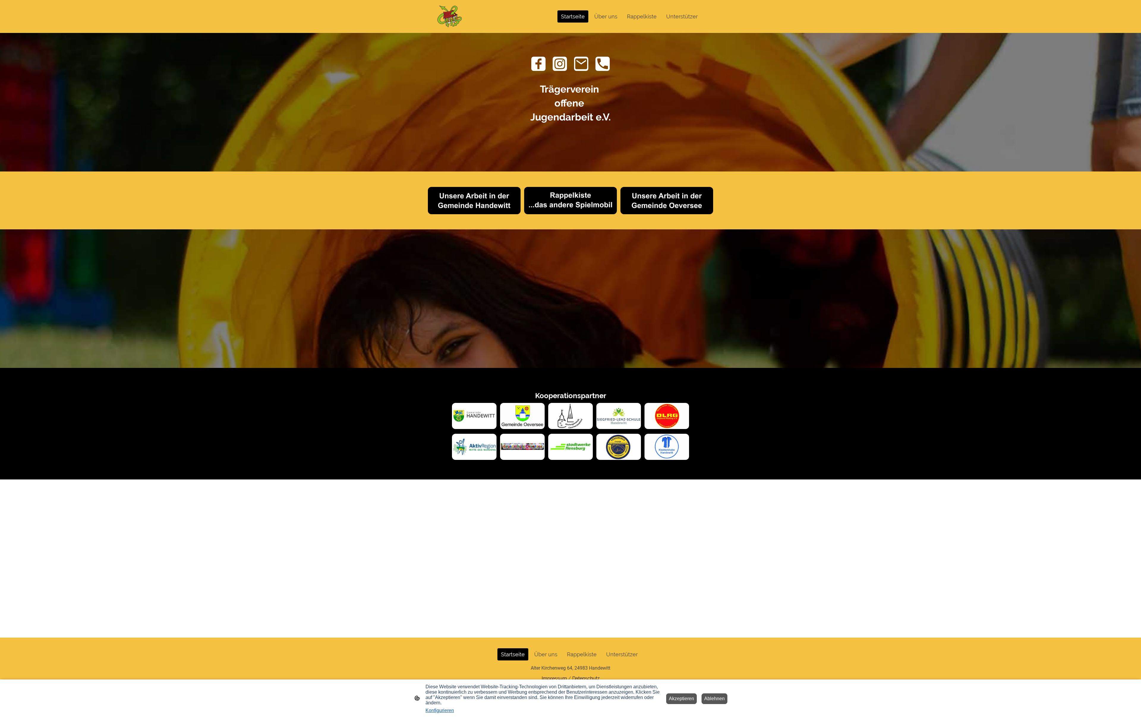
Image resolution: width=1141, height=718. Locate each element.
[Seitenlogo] (449, 16)
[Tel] (602, 64)
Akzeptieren (681, 698)
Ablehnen (714, 698)
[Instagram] (560, 64)
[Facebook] (538, 64)
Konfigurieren (439, 710)
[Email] (581, 64)
